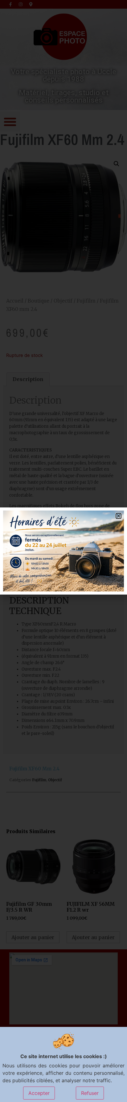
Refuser (90, 1093)
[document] (63, 551)
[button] (118, 516)
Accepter (39, 1093)
